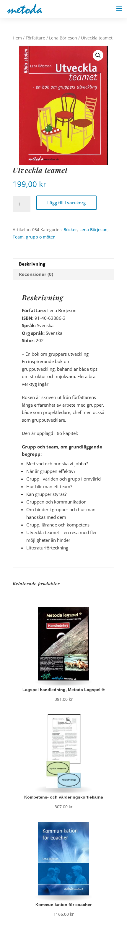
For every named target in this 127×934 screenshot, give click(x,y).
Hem (17, 38)
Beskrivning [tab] (32, 264)
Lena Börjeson (63, 38)
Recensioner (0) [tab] (36, 274)
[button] (98, 55)
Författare (35, 38)
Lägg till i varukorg (66, 203)
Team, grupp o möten (34, 237)
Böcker (70, 229)
